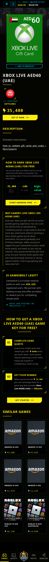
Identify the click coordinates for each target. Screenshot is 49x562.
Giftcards (10, 104)
